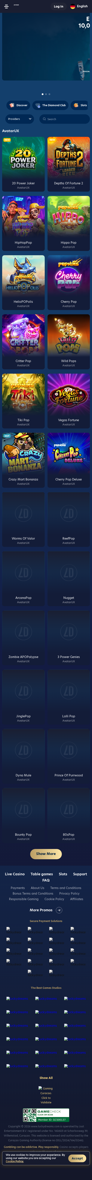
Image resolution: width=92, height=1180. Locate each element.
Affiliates (76, 899)
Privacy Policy (69, 893)
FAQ (46, 880)
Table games (42, 874)
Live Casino (15, 874)
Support (80, 874)
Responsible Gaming (24, 899)
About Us (37, 888)
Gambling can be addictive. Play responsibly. (31, 1147)
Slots (63, 874)
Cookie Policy (54, 899)
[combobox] (79, 6)
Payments (18, 888)
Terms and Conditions (65, 888)
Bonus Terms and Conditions (33, 893)
